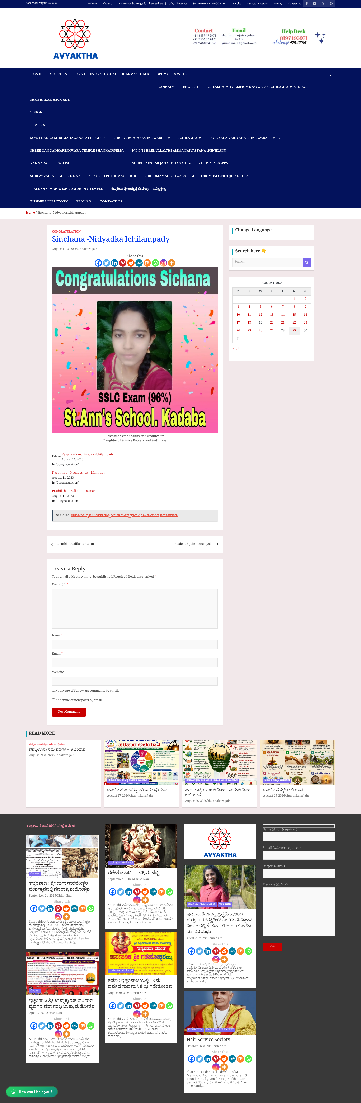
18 (249, 323)
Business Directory (257, 3)
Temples (236, 3)
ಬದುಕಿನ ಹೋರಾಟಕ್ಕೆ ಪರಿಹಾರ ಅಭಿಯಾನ (127, 781)
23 (305, 323)
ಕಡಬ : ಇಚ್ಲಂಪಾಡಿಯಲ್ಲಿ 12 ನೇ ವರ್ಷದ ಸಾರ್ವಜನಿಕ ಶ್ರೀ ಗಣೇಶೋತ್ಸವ (140, 984)
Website (58, 672)
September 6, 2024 (120, 879)
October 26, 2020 (198, 1046)
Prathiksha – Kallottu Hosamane (74, 491)
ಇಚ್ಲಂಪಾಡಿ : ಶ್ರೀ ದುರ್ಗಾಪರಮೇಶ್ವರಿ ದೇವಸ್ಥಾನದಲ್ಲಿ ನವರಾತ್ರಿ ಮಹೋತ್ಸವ (59, 887)
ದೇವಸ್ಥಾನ (34, 874)
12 (260, 315)
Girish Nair (64, 896)
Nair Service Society (208, 1040)
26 (260, 331)
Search (307, 262)
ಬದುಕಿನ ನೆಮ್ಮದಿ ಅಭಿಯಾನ (277, 781)
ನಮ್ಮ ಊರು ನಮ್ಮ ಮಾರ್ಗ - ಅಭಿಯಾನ (47, 745)
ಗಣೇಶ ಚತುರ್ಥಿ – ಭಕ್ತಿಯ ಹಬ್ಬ (133, 873)
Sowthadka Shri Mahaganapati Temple (67, 138)
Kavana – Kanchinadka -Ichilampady (88, 455)
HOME (92, 3)
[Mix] (147, 263)
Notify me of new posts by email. (79, 701)
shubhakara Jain (86, 249)
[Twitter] (106, 263)
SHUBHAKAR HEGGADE (209, 3)
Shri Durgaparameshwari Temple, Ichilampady (157, 138)
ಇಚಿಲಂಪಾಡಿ (225, 904)
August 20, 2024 (119, 993)
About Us (108, 3)
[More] (171, 263)
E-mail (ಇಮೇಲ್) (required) (282, 848)
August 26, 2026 (196, 801)
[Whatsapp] (155, 263)
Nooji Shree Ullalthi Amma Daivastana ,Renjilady (179, 150)
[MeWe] (139, 263)
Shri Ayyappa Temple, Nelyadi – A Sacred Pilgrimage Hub (83, 176)
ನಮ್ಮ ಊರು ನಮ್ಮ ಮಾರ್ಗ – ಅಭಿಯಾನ (57, 750)
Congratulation (66, 232)
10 (238, 315)
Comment (60, 585)
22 (294, 323)
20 (271, 323)
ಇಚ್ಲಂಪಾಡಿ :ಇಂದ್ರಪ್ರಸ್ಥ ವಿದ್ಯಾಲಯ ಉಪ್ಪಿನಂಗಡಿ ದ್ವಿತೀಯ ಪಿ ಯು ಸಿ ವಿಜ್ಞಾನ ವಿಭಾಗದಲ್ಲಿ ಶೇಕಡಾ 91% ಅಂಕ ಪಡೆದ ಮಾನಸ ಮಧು (219, 924)
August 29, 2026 (40, 755)
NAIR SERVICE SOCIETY (202, 904)
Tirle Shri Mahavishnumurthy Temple (66, 189)
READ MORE (42, 734)
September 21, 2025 (42, 896)
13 (271, 315)
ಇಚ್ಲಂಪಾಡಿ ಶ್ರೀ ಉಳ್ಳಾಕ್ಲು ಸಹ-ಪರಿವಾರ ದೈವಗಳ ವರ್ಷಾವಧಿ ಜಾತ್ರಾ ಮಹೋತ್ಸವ (62, 1004)
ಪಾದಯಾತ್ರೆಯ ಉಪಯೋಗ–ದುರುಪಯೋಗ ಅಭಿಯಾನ (212, 781)
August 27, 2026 (118, 796)
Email (57, 654)
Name (57, 636)
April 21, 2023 (196, 938)
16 (305, 315)
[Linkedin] (114, 263)
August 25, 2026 (274, 796)
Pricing (278, 3)
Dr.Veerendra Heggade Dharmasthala (141, 3)
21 (283, 323)
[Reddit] (131, 263)
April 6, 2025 (37, 1013)
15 (294, 315)
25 (249, 331)
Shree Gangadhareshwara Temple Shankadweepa (77, 150)
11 (249, 315)
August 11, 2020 (63, 249)
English (190, 87)
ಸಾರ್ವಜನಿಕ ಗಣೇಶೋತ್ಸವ (121, 863)
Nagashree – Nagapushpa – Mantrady (78, 473)
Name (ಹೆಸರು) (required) (280, 830)
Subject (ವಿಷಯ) (274, 867)
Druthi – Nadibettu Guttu (75, 544)
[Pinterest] (122, 263)
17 (238, 323)
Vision (36, 112)
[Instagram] (163, 263)
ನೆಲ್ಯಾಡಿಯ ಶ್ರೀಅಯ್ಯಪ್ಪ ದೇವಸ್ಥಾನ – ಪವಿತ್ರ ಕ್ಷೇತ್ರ (138, 189)
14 (283, 315)
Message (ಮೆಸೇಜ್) (275, 885)
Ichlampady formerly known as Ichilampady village (257, 87)
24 (238, 331)
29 (294, 331)
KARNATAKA (195, 1030)
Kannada (166, 87)
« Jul (235, 349)
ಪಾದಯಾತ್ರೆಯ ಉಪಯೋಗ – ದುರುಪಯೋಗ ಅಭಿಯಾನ (217, 793)
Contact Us (294, 3)
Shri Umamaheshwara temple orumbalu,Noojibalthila (196, 176)
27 (271, 331)
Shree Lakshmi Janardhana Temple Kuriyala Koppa (180, 163)
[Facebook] (98, 263)
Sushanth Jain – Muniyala (193, 544)
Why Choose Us (177, 3)
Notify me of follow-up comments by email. (87, 691)
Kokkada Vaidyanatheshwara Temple (245, 138)
